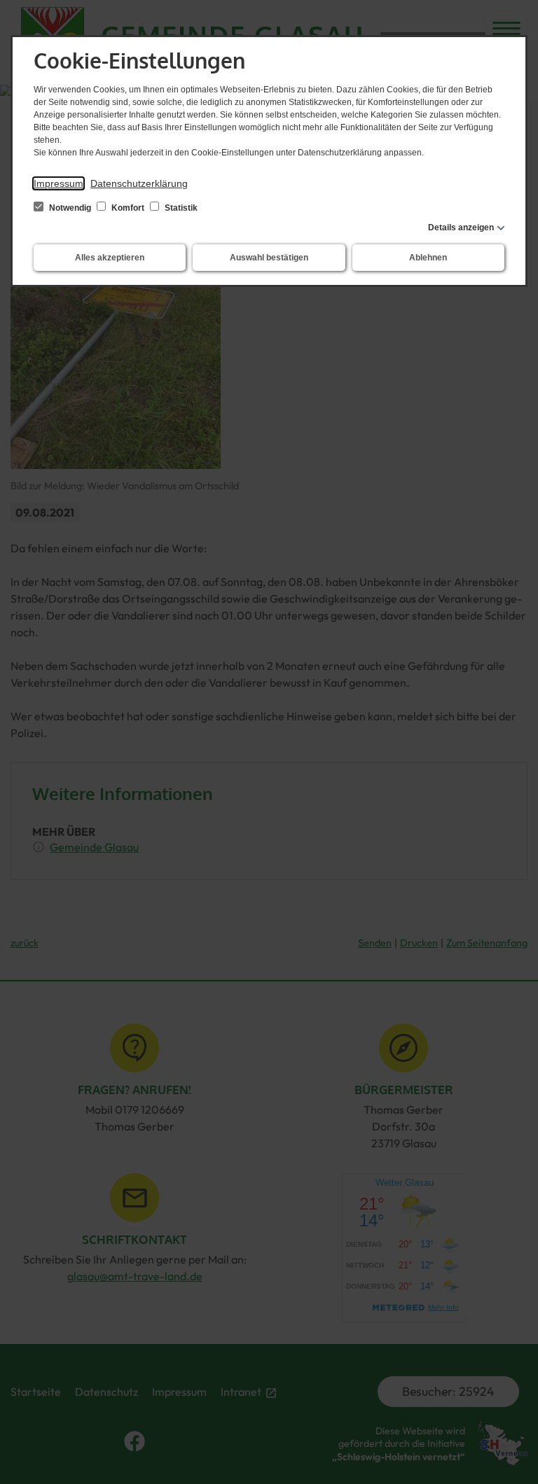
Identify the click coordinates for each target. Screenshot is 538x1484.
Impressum (58, 183)
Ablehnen (428, 257)
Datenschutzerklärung (139, 183)
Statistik (180, 208)
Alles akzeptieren (109, 257)
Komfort (127, 208)
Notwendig (70, 208)
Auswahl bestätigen (269, 257)
